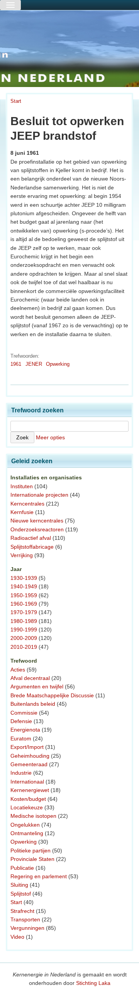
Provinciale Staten (32, 859)
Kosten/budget (28, 799)
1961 (15, 364)
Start (15, 101)
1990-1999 (23, 629)
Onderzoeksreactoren (37, 529)
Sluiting (19, 885)
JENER (33, 364)
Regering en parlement (38, 876)
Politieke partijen (30, 850)
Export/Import (27, 747)
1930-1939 (23, 578)
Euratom (20, 738)
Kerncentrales (27, 504)
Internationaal (27, 782)
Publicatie (22, 868)
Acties (17, 669)
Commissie (23, 713)
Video (17, 937)
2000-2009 (23, 638)
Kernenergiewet (29, 790)
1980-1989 (23, 621)
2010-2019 (23, 647)
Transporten (25, 919)
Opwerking (58, 364)
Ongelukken (25, 825)
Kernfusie (22, 512)
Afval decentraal (30, 678)
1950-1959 (23, 595)
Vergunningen (27, 928)
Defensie (21, 721)
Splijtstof (20, 894)
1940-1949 (23, 586)
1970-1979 (23, 612)
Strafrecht (22, 911)
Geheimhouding (29, 756)
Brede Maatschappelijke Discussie (52, 695)
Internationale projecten (39, 495)
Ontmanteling (26, 833)
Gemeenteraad (28, 764)
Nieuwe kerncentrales (36, 520)
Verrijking (21, 555)
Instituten (21, 486)
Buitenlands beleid (32, 704)
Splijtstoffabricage (32, 547)
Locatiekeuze (26, 807)
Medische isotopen (33, 816)
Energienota (25, 730)
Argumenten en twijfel (36, 686)
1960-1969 (23, 604)
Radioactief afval (30, 538)
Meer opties (50, 437)
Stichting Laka (93, 983)
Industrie (21, 773)
